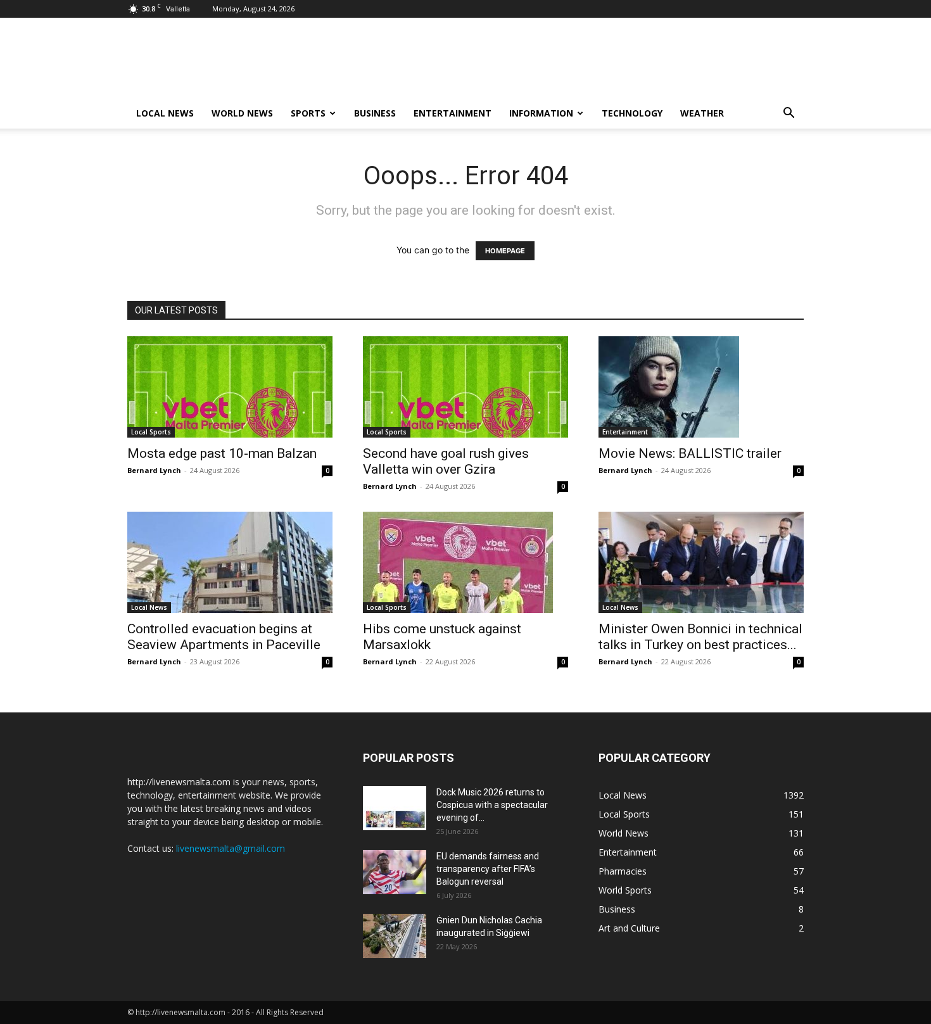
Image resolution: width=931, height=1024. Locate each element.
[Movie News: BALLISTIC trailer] (701, 387)
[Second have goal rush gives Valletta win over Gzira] (465, 387)
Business (375, 113)
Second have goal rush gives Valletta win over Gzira (446, 461)
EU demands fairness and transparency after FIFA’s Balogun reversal (487, 869)
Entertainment (452, 113)
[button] (788, 114)
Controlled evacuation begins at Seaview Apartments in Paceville (223, 636)
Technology (632, 113)
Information (541, 113)
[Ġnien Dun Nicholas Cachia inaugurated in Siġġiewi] (394, 936)
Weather (702, 113)
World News (242, 113)
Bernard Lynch (154, 470)
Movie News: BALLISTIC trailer (690, 453)
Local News (165, 113)
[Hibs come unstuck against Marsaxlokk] (465, 562)
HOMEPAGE (505, 250)
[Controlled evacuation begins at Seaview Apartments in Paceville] (229, 562)
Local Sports (151, 431)
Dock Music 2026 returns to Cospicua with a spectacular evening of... (492, 805)
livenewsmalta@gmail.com (230, 848)
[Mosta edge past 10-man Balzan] (229, 387)
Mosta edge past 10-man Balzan (222, 453)
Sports (308, 113)
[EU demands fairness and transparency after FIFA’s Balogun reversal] (394, 872)
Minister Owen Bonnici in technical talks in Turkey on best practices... (700, 636)
